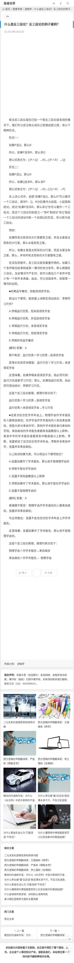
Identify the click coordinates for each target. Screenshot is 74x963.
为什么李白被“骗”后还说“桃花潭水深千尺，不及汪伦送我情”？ (53, 800)
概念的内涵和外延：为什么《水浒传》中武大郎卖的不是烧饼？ (19, 800)
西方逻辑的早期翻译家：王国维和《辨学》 (27, 860)
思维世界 (9, 3)
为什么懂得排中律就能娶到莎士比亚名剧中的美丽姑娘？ (34, 889)
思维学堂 (17, 9)
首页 (7, 9)
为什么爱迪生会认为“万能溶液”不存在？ (25, 884)
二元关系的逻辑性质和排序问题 (21, 855)
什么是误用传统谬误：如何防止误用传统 (26, 894)
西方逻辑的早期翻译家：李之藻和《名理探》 (28, 870)
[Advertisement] (37, 75)
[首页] (69, 939)
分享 (49, 572)
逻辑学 (28, 9)
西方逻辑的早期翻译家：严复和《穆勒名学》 (28, 865)
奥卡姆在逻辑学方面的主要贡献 (21, 899)
